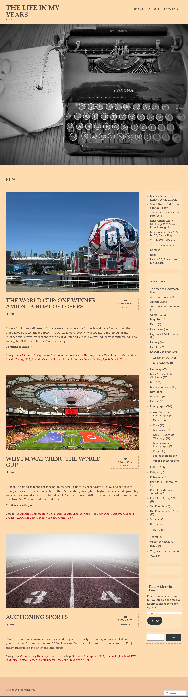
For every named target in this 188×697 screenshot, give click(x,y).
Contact (172, 9)
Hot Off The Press (160, 351)
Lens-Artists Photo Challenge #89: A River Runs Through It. (164, 224)
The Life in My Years (32, 11)
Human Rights (114, 656)
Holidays (155, 347)
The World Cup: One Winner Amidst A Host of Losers (51, 304)
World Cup (118, 359)
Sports (79, 355)
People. (157, 451)
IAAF (127, 656)
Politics (78, 359)
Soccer (88, 359)
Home (139, 9)
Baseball (158, 530)
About (154, 9)
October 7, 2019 (124, 624)
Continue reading (17, 346)
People (154, 401)
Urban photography (165, 460)
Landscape (156, 369)
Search (173, 637)
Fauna (153, 324)
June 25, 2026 (124, 466)
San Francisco (158, 506)
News (71, 355)
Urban (59, 656)
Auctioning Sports (37, 617)
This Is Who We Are (162, 240)
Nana (153, 254)
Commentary (59, 355)
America (116, 355)
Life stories (55, 513)
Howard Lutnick (63, 359)
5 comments (125, 620)
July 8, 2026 (125, 307)
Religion (155, 472)
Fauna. (157, 420)
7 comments (125, 462)
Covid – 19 (156, 314)
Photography (158, 406)
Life (152, 382)
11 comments (124, 304)
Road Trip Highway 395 (164, 481)
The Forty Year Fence (163, 245)
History (154, 342)
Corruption (129, 355)
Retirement (157, 477)
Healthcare (156, 329)
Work (154, 556)
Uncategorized (92, 355)
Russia (34, 517)
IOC (133, 656)
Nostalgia (156, 396)
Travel (154, 536)
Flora (156, 425)
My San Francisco (160, 387)
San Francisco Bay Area (164, 511)
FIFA (27, 359)
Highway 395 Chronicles (165, 334)
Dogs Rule (156, 319)
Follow (155, 620)
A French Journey (160, 297)
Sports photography (165, 455)
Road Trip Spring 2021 (163, 498)
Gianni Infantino (41, 359)
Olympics (11, 659)
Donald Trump (15, 359)
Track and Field (65, 659)
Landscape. (159, 430)
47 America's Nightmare (35, 355)
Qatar (25, 517)
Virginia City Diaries (162, 551)
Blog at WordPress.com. (20, 689)
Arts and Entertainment (164, 306)
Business (77, 656)
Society (97, 359)
